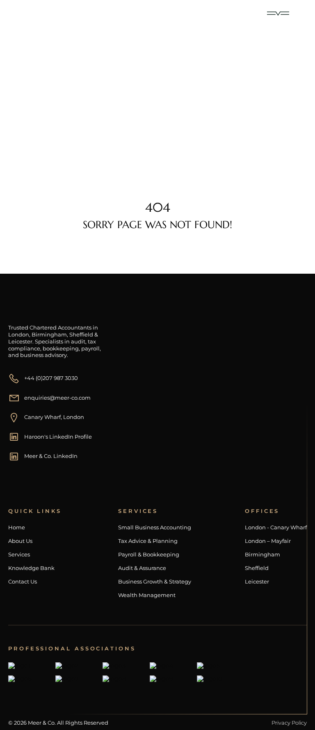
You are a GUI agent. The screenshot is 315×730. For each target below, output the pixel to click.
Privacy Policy (289, 722)
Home (32, 123)
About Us (20, 541)
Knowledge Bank (31, 568)
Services (19, 554)
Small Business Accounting (154, 527)
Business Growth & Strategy (154, 581)
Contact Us (22, 581)
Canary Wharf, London (54, 417)
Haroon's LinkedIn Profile (58, 436)
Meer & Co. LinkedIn (51, 456)
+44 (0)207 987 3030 (51, 378)
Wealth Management (147, 595)
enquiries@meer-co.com (57, 397)
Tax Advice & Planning (148, 541)
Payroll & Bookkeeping (148, 554)
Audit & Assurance (142, 568)
